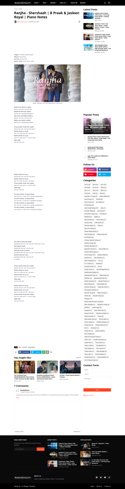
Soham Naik (100, 331)
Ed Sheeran (89, 237)
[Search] (109, 3)
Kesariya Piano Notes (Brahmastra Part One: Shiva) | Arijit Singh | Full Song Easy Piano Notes (99, 138)
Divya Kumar (102, 234)
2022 (95, 190)
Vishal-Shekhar (102, 357)
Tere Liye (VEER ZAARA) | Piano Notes (99, 452)
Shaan (100, 316)
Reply (17, 397)
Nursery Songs (90, 287)
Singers (53, 3)
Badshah (88, 217)
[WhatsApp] (43, 352)
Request (83, 3)
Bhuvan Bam (89, 220)
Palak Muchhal (103, 287)
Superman (89, 342)
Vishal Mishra (90, 357)
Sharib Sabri (104, 319)
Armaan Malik (90, 211)
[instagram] (109, 477)
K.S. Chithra (89, 263)
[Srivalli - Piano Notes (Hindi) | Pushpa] (70, 367)
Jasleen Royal (31, 347)
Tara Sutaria (100, 342)
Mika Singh (104, 275)
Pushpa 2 (88, 298)
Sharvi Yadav (89, 322)
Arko (103, 208)
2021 (20, 9)
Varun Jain (89, 354)
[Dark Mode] (105, 2)
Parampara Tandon (91, 290)
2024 (87, 193)
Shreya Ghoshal (101, 325)
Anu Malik (100, 202)
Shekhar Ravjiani (103, 322)
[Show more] (51, 352)
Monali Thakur (103, 281)
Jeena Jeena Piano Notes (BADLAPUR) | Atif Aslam (96, 148)
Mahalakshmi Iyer (91, 275)
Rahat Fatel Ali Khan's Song (94, 301)
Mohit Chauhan (90, 281)
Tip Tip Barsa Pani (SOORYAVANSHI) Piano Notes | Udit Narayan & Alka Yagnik (24, 377)
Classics (88, 222)
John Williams (99, 258)
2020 (103, 187)
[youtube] (105, 477)
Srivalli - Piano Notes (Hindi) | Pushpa (70, 376)
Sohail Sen (89, 331)
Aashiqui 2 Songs (91, 196)
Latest (36, 3)
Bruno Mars (101, 220)
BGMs (97, 217)
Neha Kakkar (102, 284)
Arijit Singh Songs (91, 208)
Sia (86, 328)
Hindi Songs (90, 255)
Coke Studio (99, 222)
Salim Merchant (100, 310)
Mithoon (88, 278)
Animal (99, 199)
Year (44, 3)
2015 (87, 184)
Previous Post (19, 431)
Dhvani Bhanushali (91, 231)
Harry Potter (103, 249)
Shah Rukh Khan (91, 319)
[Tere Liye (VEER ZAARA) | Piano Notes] (85, 454)
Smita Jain (95, 328)
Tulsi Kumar (100, 348)
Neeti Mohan (89, 284)
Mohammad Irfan (100, 278)
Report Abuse (89, 395)
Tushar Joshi (89, 351)
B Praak (25, 347)
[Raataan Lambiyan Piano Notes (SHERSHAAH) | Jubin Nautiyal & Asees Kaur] (47, 367)
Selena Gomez (90, 316)
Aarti (102, 193)
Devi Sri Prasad (90, 228)
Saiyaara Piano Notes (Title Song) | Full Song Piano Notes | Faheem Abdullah (102, 15)
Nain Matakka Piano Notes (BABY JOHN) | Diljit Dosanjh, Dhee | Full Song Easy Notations (103, 47)
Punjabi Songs (98, 296)
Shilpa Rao (89, 325)
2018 (87, 187)
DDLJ (100, 225)
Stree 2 (88, 339)
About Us (99, 486)
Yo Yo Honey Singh (91, 360)
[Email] (47, 352)
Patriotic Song (90, 293)
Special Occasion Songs (93, 337)
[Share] (79, 21)
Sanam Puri (89, 313)
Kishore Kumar (90, 266)
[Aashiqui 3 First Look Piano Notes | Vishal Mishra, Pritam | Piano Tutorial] (88, 26)
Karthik (99, 263)
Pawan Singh (102, 293)
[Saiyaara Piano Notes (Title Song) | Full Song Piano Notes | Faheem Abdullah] (88, 15)
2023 (103, 190)
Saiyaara (88, 310)
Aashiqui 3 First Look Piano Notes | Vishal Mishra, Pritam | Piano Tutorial (102, 26)
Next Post (77, 431)
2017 (103, 184)
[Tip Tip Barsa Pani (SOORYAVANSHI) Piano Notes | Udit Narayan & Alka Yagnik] (24, 367)
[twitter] (100, 477)
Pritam (87, 296)
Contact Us (107, 486)
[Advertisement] (47, 38)
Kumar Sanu (89, 269)
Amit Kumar (89, 199)
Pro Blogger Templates (28, 486)
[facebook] (96, 477)
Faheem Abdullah (91, 246)
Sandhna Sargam (102, 313)
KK (100, 266)
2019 (95, 187)
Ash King (101, 211)
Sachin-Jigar (96, 307)
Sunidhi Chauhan (99, 339)
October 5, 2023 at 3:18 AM (27, 392)
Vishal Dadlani (100, 354)
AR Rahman (89, 205)
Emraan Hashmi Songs (92, 240)
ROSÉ (87, 307)
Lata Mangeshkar (103, 269)
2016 (95, 184)
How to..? (63, 3)
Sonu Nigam (89, 334)
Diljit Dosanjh (90, 234)
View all (78, 357)
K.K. (100, 260)
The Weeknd (100, 345)
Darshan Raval (90, 225)
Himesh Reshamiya (91, 252)
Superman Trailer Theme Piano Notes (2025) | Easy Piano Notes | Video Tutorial (103, 37)
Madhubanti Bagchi (92, 272)
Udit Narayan (101, 351)
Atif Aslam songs (91, 214)
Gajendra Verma (90, 249)
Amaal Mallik (104, 196)
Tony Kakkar (89, 348)
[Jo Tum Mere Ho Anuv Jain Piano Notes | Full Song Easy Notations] (85, 462)
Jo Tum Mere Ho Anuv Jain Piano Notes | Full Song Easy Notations (101, 461)
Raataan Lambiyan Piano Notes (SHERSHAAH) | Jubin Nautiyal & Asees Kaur (46, 377)
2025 (95, 193)
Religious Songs (103, 304)
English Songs (90, 243)
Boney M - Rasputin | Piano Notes (100, 444)
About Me (74, 3)
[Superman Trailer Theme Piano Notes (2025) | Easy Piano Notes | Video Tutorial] (88, 37)
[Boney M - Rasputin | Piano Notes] (85, 446)
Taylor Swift (89, 345)
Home (16, 9)
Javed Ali (88, 258)
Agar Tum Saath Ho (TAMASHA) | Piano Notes (98, 156)
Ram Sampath (90, 304)
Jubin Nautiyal (90, 260)
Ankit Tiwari (89, 202)
